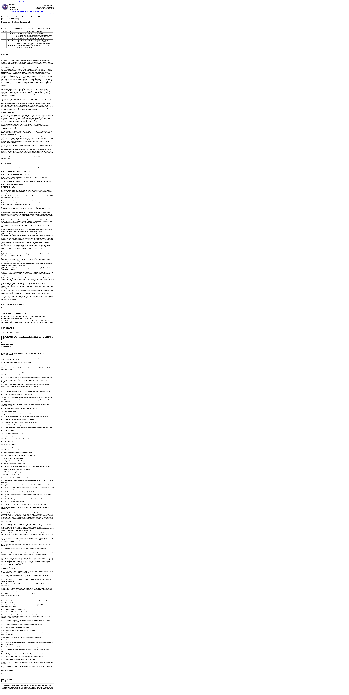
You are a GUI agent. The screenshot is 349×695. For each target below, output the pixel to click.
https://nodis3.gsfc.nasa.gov (37, 690)
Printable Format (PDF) (47, 13)
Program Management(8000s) (29, 1)
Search (41, 1)
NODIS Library (15, 1)
